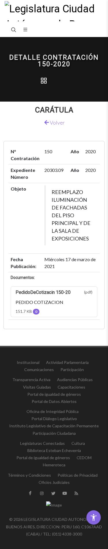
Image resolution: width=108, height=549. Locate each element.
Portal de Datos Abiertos (54, 401)
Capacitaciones (71, 387)
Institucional (28, 362)
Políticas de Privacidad (78, 475)
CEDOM (84, 457)
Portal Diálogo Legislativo (54, 418)
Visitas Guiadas (37, 387)
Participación (72, 369)
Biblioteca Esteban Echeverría (54, 450)
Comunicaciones (39, 369)
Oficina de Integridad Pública (52, 411)
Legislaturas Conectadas (42, 443)
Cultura (78, 443)
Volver (57, 122)
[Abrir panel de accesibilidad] (93, 517)
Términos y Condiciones (29, 475)
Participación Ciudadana (54, 433)
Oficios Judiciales (54, 482)
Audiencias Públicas (75, 379)
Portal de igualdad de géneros (54, 394)
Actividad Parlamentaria (67, 362)
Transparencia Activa (31, 379)
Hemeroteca (54, 464)
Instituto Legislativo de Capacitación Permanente (54, 425)
